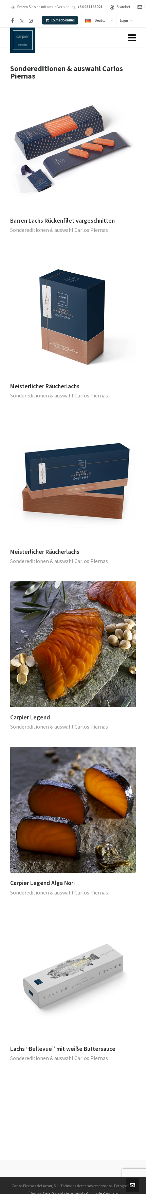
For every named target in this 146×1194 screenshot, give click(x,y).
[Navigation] (132, 38)
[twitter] (23, 21)
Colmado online (63, 20)
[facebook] (13, 20)
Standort (123, 6)
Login (124, 20)
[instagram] (32, 21)
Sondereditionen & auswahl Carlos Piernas (59, 229)
